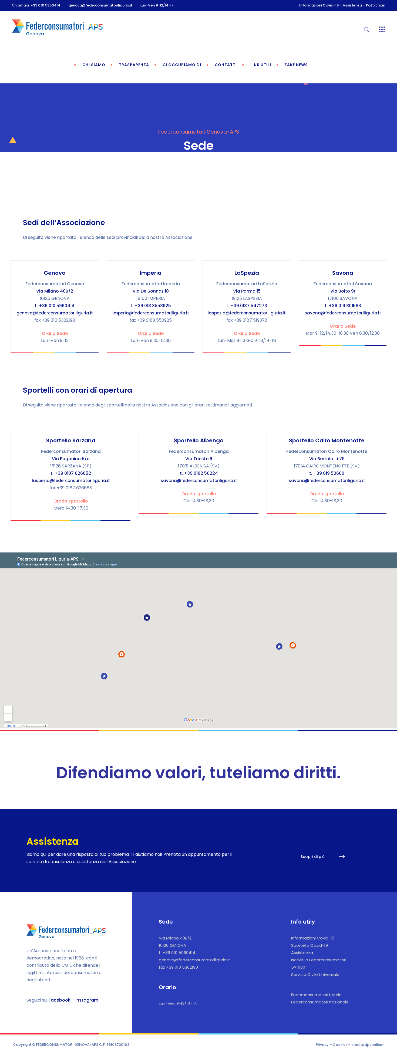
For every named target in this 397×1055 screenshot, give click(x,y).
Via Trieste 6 (198, 459)
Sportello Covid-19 (309, 945)
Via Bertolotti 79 (327, 459)
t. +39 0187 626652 (71, 473)
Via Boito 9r (342, 291)
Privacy (322, 1044)
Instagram (86, 1000)
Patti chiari (375, 5)
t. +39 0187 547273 (246, 306)
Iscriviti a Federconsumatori (318, 960)
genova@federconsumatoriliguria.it (100, 5)
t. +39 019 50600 (326, 473)
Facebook (59, 1000)
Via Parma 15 (247, 291)
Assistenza (352, 5)
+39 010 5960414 (45, 5)
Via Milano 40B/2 (54, 291)
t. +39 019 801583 (343, 306)
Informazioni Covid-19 (319, 5)
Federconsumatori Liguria (316, 995)
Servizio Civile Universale (315, 974)
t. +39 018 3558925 (150, 306)
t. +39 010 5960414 (55, 306)
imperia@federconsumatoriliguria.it (151, 313)
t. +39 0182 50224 (199, 473)
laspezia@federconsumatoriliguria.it (247, 313)
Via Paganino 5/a (71, 459)
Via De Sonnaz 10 (151, 291)
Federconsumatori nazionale (320, 1002)
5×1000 (298, 967)
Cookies (340, 1044)
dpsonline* (374, 1044)
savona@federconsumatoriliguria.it (343, 313)
